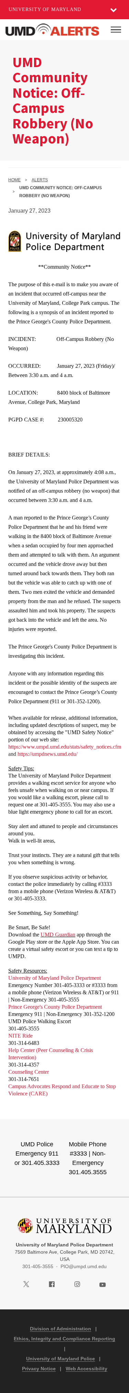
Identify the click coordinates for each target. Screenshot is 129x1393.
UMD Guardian (58, 934)
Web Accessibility (86, 1368)
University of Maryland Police (60, 1358)
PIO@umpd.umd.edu (84, 1266)
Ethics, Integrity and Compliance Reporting (64, 1338)
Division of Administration (60, 1328)
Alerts (40, 180)
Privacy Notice (39, 1368)
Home (14, 180)
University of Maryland (45, 9)
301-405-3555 (37, 1266)
